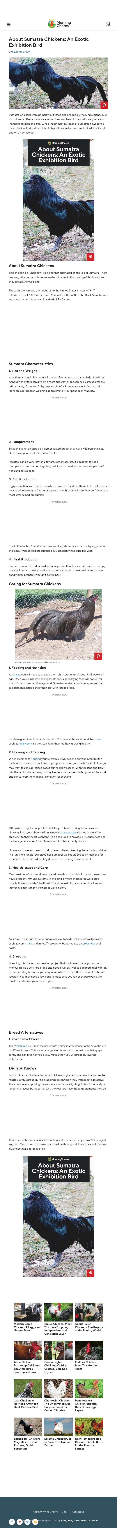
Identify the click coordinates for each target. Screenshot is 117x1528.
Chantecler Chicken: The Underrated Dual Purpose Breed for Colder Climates (57, 1405)
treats (99, 739)
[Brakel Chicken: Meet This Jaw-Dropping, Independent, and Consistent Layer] (58, 1320)
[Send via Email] (35, 1522)
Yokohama (20, 1046)
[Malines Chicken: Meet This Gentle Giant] (89, 1359)
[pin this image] (104, 105)
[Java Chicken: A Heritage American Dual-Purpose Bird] (28, 1397)
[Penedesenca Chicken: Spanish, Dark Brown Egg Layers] (89, 1397)
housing (36, 759)
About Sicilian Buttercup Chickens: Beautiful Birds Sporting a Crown (27, 1367)
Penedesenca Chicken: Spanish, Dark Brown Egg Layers (86, 1405)
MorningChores (59, 23)
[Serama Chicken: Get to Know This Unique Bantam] (58, 1435)
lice (30, 943)
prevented (89, 943)
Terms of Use (81, 1521)
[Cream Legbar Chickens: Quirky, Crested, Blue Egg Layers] (58, 1359)
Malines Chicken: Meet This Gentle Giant (86, 1365)
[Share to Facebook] (12, 1522)
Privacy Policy (66, 1521)
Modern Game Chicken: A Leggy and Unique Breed (27, 1327)
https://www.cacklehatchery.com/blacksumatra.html (39, 662)
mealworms (26, 743)
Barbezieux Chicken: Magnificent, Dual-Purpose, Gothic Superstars (27, 1443)
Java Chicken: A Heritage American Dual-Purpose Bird (26, 1404)
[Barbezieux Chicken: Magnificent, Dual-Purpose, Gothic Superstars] (28, 1435)
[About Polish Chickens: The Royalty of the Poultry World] (89, 1320)
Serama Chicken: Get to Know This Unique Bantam (57, 1442)
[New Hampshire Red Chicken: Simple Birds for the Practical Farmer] (89, 1435)
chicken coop (68, 832)
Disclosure (93, 1521)
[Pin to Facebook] (20, 1522)
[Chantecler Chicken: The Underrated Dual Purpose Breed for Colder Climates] (58, 1397)
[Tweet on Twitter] (27, 1522)
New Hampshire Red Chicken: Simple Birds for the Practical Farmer (89, 1443)
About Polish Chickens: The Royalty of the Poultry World (89, 1327)
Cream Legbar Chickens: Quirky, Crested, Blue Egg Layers (55, 1367)
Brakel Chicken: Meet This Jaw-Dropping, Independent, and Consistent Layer (58, 1329)
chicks (16, 674)
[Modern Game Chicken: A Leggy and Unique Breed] (28, 1320)
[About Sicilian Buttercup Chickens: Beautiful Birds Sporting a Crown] (28, 1359)
